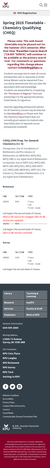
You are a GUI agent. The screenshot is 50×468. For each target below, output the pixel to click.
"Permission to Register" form (23, 93)
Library (8, 293)
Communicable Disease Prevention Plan (20, 416)
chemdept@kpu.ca (16, 113)
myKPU (30, 302)
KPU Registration (27, 13)
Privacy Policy (9, 402)
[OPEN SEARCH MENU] (41, 5)
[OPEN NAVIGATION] (45, 5)
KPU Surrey (9, 367)
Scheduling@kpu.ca (30, 67)
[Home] (17, 5)
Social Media (8, 413)
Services (8, 308)
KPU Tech (8, 372)
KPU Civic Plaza (11, 353)
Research (9, 302)
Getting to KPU (11, 376)
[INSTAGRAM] (19, 386)
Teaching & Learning (32, 295)
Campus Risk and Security (14, 406)
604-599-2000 (10, 327)
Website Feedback (11, 395)
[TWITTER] (12, 386)
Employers (10, 314)
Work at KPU (32, 314)
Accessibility (8, 398)
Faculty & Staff (34, 308)
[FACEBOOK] (5, 386)
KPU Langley (10, 358)
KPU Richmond (11, 362)
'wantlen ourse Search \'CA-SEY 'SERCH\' (25, 52)
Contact (6, 409)
